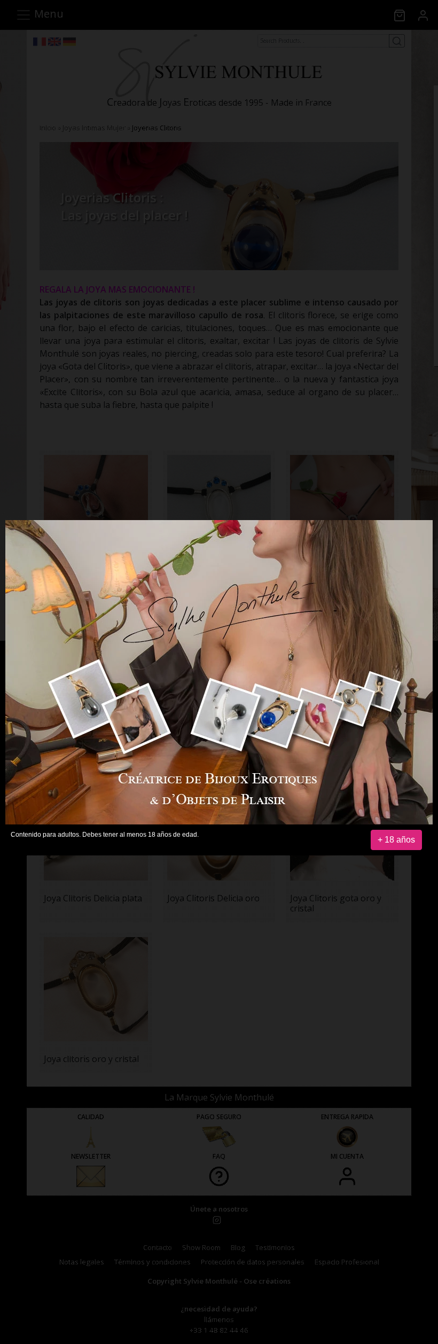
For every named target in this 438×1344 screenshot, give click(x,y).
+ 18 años (396, 839)
